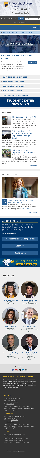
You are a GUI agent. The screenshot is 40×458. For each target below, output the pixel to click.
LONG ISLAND (20, 9)
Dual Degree (20, 253)
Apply (21, 18)
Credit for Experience (18, 440)
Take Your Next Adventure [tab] (15, 95)
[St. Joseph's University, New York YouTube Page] (16, 371)
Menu (34, 27)
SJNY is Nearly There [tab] (12, 91)
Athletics (20, 408)
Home (5, 406)
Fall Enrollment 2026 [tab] (13, 81)
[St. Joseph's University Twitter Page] (20, 371)
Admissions (17, 406)
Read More (25, 209)
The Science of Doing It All (24, 117)
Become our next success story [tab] (18, 32)
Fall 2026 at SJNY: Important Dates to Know (23, 151)
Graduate (20, 245)
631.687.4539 (10, 422)
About (10, 406)
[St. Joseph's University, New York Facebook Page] (13, 371)
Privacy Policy (13, 410)
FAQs (25, 438)
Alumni (26, 408)
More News (33, 165)
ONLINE (6, 431)
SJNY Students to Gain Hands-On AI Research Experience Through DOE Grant (23, 134)
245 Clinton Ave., (14, 398)
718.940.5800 (14, 402)
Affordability (7, 440)
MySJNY (3, 18)
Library (14, 408)
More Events (33, 212)
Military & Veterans (9, 442)
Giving (31, 408)
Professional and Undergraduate (20, 238)
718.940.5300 (11, 400)
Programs (11, 438)
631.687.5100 (11, 418)
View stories (32, 62)
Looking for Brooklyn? (20, 22)
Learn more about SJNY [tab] (14, 86)
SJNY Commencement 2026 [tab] (15, 77)
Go (37, 18)
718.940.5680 (10, 404)
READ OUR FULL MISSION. (10, 387)
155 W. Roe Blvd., (14, 416)
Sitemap (9, 451)
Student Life (7, 408)
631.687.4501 (7, 436)
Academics (25, 406)
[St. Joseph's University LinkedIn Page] (23, 371)
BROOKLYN (7, 395)
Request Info (12, 18)
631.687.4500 (14, 420)
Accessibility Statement (18, 451)
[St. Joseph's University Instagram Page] (26, 371)
